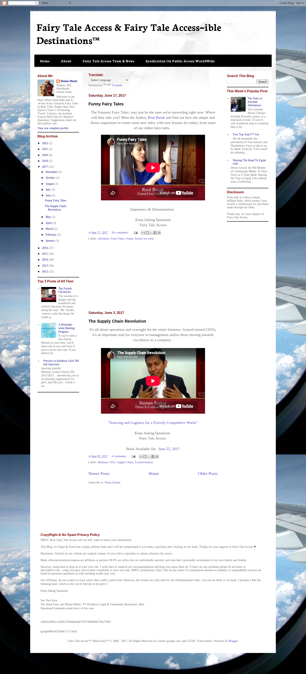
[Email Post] (135, 232)
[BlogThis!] (147, 233)
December (52, 171)
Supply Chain (125, 462)
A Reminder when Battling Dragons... (66, 328)
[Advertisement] (153, 276)
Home (45, 60)
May (49, 216)
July (48, 189)
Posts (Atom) (112, 482)
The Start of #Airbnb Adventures (255, 102)
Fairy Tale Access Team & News (108, 60)
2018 (45, 160)
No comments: (120, 232)
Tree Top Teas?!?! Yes (246, 134)
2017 (45, 166)
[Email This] (143, 233)
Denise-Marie (69, 81)
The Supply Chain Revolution (117, 321)
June (49, 195)
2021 (45, 149)
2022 (45, 143)
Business (103, 462)
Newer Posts (98, 473)
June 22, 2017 (168, 449)
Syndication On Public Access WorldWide (180, 60)
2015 (45, 253)
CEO (112, 462)
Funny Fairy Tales (106, 104)
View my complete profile (52, 128)
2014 (45, 259)
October (51, 177)
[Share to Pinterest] (159, 233)
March (50, 228)
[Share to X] (151, 233)
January (50, 240)
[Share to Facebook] (155, 233)
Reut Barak (156, 117)
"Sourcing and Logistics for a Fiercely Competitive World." (153, 423)
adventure (103, 238)
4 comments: (119, 456)
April (49, 223)
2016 (45, 248)
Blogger (233, 641)
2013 (45, 265)
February (51, 234)
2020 (45, 155)
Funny (129, 238)
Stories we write (144, 238)
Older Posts (208, 473)
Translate (117, 85)
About (66, 60)
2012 (45, 271)
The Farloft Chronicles (65, 290)
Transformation (144, 462)
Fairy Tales (117, 238)
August (50, 183)
